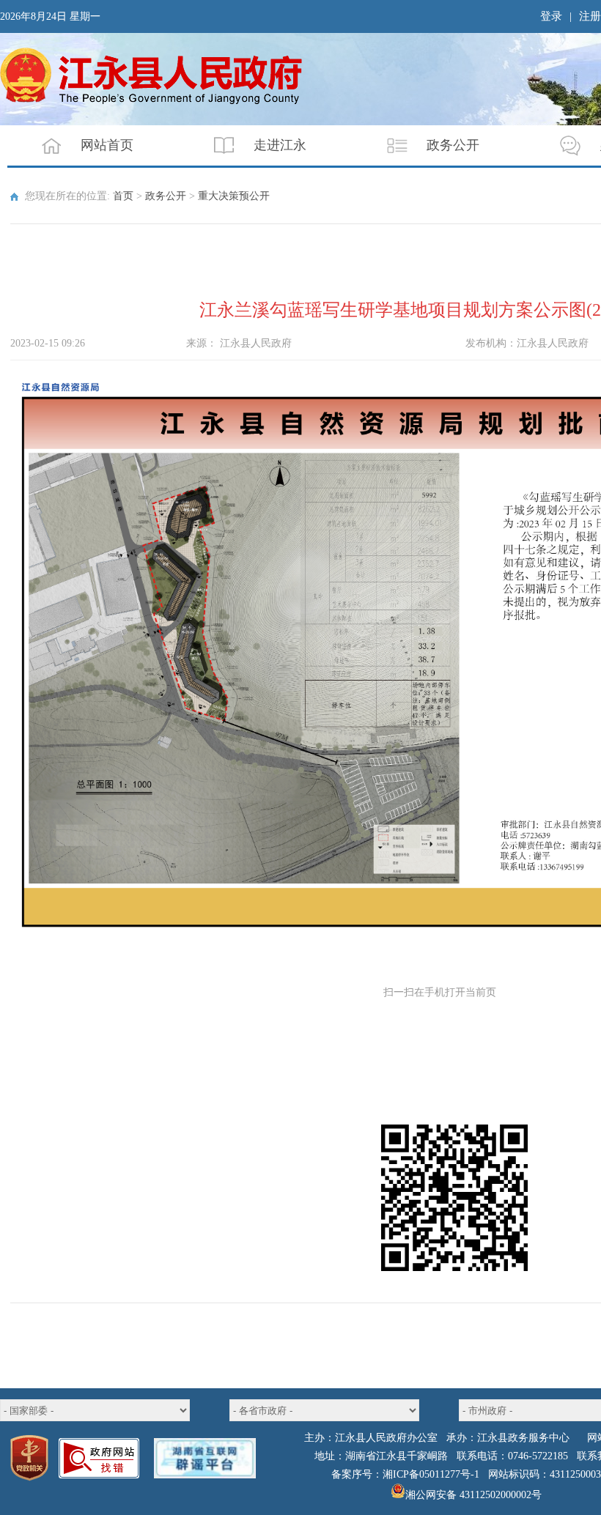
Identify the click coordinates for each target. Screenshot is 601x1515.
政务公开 (453, 145)
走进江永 (280, 145)
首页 (123, 195)
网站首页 (107, 145)
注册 (590, 16)
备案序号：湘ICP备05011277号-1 (405, 1474)
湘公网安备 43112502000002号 (473, 1494)
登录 (551, 16)
